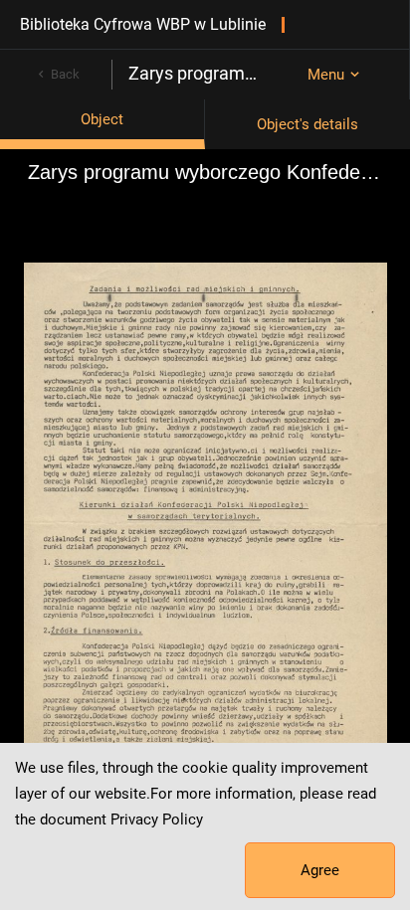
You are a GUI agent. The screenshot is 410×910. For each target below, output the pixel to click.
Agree (320, 870)
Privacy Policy (156, 819)
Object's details (307, 124)
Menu (326, 75)
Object (102, 119)
